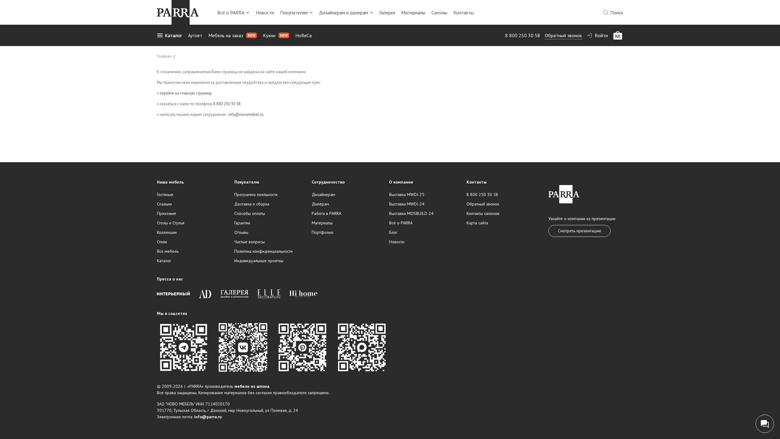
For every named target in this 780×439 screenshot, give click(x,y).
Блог (393, 232)
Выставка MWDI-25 (406, 194)
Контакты (463, 12)
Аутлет (195, 35)
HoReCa (303, 35)
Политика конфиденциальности (263, 251)
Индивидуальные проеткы (258, 260)
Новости (265, 12)
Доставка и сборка (251, 204)
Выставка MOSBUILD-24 (411, 213)
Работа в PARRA (326, 213)
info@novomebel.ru (246, 114)
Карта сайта (477, 223)
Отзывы (241, 232)
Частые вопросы (249, 241)
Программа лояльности (256, 194)
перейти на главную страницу (186, 93)
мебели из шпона (251, 386)
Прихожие (166, 213)
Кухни (275, 35)
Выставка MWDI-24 (406, 204)
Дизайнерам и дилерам (343, 12)
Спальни (164, 204)
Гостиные (165, 194)
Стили (162, 241)
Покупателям (294, 12)
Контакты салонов (482, 213)
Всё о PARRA (230, 12)
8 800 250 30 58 (522, 35)
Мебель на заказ (231, 35)
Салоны (439, 12)
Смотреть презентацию (579, 231)
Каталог (173, 35)
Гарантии (242, 223)
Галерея (387, 12)
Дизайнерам (323, 194)
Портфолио (322, 232)
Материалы (413, 12)
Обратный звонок (563, 35)
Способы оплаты (249, 213)
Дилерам (320, 204)
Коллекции (167, 232)
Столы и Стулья (170, 223)
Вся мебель (168, 251)
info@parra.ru (208, 416)
